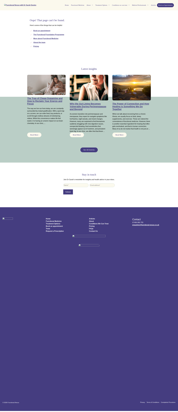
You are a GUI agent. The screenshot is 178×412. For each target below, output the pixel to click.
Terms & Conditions (153, 402)
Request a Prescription (55, 231)
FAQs (91, 229)
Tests (48, 229)
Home (67, 5)
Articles (153, 5)
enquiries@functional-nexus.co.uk (145, 225)
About (89, 5)
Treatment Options (101, 5)
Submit (68, 192)
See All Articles (89, 150)
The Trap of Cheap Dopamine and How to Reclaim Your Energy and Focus (45, 101)
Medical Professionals (139, 5)
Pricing (36, 46)
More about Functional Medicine (45, 38)
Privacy (142, 402)
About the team (39, 42)
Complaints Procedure (168, 402)
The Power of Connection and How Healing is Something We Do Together (130, 106)
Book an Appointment (165, 5)
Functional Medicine (77, 5)
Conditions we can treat (119, 5)
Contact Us (93, 231)
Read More (34, 135)
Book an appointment (41, 31)
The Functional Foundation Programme (48, 34)
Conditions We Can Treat (98, 224)
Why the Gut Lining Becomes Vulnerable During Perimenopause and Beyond (88, 106)
